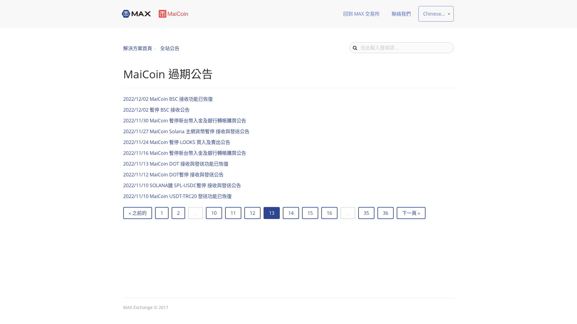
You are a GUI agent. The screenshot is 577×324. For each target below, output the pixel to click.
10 (214, 213)
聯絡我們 (401, 13)
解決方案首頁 (137, 48)
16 (329, 213)
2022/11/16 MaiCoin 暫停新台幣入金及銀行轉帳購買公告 (184, 153)
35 (366, 213)
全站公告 (169, 48)
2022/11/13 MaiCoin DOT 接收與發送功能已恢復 (175, 163)
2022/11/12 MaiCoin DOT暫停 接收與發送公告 (173, 174)
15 (310, 213)
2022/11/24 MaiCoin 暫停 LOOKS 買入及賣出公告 (176, 142)
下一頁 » (411, 213)
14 (291, 213)
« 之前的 (138, 213)
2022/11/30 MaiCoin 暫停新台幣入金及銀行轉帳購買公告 (184, 120)
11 (233, 213)
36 (385, 213)
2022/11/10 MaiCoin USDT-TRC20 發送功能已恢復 (177, 196)
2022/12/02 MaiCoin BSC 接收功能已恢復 (168, 99)
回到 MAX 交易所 (361, 13)
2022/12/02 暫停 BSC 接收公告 (156, 109)
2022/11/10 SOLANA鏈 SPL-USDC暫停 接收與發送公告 (182, 185)
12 (252, 213)
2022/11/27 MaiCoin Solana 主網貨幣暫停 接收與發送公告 (186, 131)
